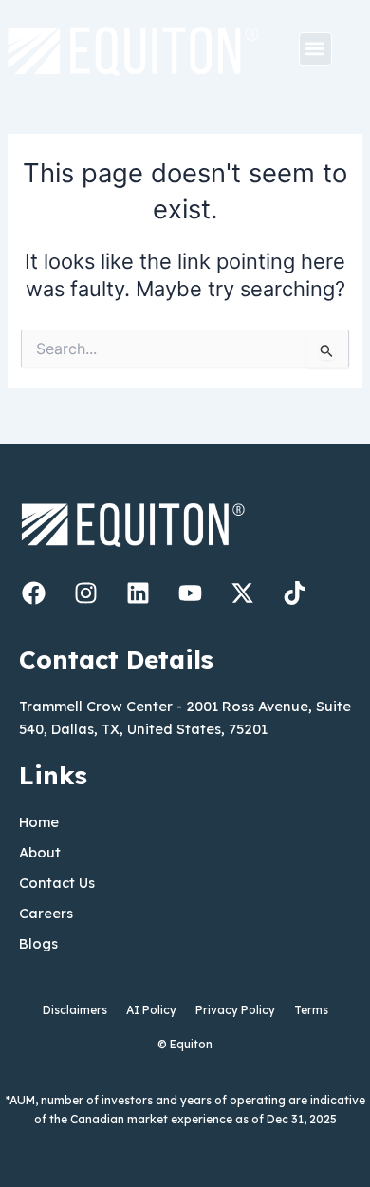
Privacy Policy (235, 1010)
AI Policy (151, 1010)
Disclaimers (75, 1010)
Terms (311, 1010)
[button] (315, 49)
